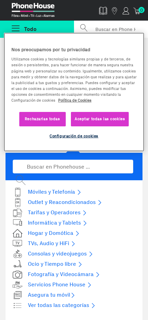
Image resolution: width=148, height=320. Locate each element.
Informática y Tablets (55, 222)
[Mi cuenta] (126, 10)
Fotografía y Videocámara (61, 274)
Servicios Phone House (57, 284)
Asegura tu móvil (49, 295)
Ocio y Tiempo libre (52, 264)
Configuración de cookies (74, 136)
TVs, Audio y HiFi (49, 243)
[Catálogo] (103, 10)
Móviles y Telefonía (52, 191)
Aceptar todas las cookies (100, 118)
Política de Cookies (75, 100)
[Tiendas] (114, 10)
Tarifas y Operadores (55, 212)
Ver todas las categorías (59, 305)
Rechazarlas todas (42, 118)
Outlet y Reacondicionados (62, 202)
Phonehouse (40, 12)
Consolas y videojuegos (58, 253)
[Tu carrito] (137, 10)
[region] (74, 92)
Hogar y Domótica (51, 233)
